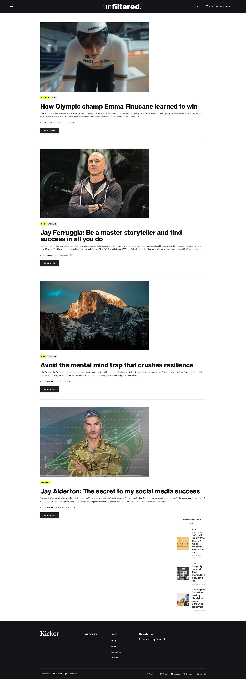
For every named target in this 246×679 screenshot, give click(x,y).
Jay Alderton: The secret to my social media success (120, 491)
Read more (49, 130)
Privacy (114, 658)
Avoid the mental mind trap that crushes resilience (116, 365)
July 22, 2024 (62, 255)
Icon (54, 98)
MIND (43, 224)
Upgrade (52, 224)
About (113, 641)
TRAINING (45, 98)
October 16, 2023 (62, 507)
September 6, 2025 (62, 122)
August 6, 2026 (198, 610)
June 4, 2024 (60, 381)
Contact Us (116, 652)
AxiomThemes (46, 674)
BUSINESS (45, 482)
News (113, 646)
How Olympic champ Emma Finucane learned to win (119, 106)
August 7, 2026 (198, 584)
